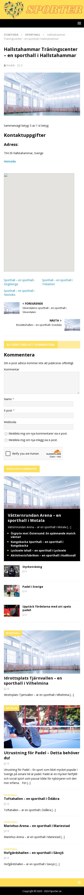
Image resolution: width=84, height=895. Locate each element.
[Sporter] (42, 17)
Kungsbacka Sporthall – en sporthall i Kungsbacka (37, 543)
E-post (8, 410)
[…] (69, 527)
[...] (28, 783)
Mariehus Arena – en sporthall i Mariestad (37, 826)
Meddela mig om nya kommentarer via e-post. (38, 433)
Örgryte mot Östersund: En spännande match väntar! (43, 535)
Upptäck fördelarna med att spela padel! (46, 608)
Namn (8, 399)
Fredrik (11, 65)
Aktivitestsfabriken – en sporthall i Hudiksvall (43, 555)
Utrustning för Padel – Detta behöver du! (42, 755)
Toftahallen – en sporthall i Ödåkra (31, 798)
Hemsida (10, 161)
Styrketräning (32, 567)
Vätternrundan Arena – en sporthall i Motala (34, 518)
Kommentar (11, 369)
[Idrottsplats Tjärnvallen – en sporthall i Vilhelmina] (42, 651)
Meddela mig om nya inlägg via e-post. (33, 440)
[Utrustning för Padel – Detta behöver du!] (42, 726)
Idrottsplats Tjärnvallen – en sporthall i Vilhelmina (33, 680)
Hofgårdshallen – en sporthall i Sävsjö (33, 853)
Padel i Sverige (32, 586)
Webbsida (10, 422)
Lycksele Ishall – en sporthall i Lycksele (38, 550)
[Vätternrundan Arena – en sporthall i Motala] (42, 506)
